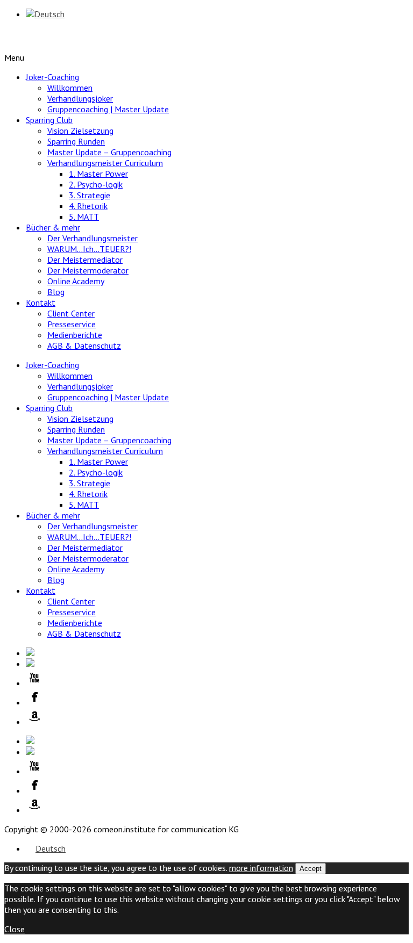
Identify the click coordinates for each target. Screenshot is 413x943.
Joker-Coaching (52, 76)
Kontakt (40, 302)
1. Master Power (98, 173)
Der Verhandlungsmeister (92, 238)
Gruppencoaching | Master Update (108, 109)
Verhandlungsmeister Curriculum (105, 162)
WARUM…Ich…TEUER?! (89, 248)
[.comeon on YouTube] (217, 678)
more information (261, 867)
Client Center (71, 313)
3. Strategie (89, 195)
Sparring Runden (76, 141)
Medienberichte (74, 334)
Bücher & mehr (53, 227)
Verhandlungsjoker (80, 98)
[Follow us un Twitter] (217, 663)
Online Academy (75, 281)
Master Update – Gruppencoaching (109, 152)
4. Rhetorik (88, 205)
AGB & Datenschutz (84, 345)
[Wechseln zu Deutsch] (45, 14)
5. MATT (84, 216)
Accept (311, 869)
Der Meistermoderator (88, 270)
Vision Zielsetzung (80, 130)
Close (14, 929)
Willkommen (69, 87)
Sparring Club (49, 119)
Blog (56, 291)
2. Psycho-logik (96, 184)
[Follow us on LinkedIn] (217, 652)
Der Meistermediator (85, 259)
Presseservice (71, 324)
